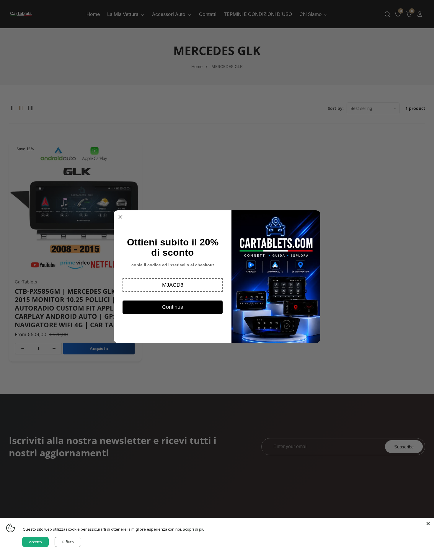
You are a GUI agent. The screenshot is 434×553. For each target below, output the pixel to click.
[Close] (428, 523)
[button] (173, 285)
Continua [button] (172, 307)
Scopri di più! (194, 529)
